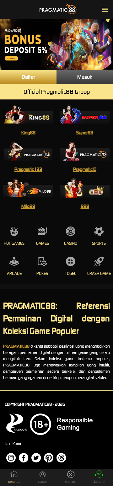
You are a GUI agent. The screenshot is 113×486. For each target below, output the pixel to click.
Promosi (70, 482)
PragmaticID (84, 169)
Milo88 (28, 206)
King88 (28, 133)
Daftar (28, 76)
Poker (42, 273)
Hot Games (14, 243)
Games (42, 243)
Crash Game (99, 273)
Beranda (14, 482)
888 (85, 206)
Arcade (14, 273)
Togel (70, 273)
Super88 (84, 133)
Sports (99, 243)
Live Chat (99, 482)
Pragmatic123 (28, 169)
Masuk (84, 76)
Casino (70, 243)
